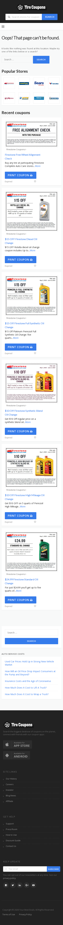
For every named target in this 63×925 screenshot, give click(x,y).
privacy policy (9, 878)
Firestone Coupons (15, 149)
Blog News (11, 795)
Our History (11, 778)
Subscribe (53, 869)
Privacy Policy (25, 914)
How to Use (11, 835)
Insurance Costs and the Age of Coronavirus (28, 681)
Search (49, 17)
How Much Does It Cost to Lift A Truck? (26, 687)
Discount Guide (13, 840)
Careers (9, 784)
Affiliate (9, 801)
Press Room (11, 829)
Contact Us (11, 846)
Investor (10, 790)
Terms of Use (8, 914)
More (38, 166)
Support (10, 823)
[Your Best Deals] (31, 7)
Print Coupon (19, 175)
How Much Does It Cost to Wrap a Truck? (26, 694)
